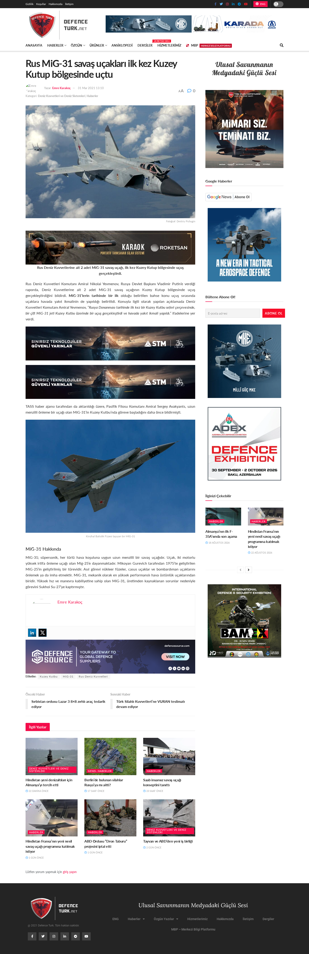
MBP (211, 45)
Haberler (55, 45)
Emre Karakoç (61, 88)
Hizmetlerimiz (169, 45)
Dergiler (145, 44)
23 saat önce (154, 791)
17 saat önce (95, 791)
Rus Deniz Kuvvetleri (93, 676)
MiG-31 (68, 676)
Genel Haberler (100, 771)
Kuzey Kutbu (49, 676)
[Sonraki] (248, 570)
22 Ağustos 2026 (261, 552)
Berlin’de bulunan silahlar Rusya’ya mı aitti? (103, 782)
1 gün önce (36, 857)
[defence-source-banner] (110, 656)
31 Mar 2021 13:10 (91, 88)
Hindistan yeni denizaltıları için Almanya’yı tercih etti (49, 782)
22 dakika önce (38, 791)
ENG (262, 4)
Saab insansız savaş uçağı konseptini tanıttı (162, 782)
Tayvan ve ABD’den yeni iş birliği (168, 841)
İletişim (69, 4)
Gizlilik (29, 4)
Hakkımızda (55, 4)
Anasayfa (34, 45)
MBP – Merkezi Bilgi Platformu (193, 929)
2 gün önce (153, 847)
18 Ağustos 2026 (219, 542)
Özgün (76, 45)
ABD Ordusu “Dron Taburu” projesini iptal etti (105, 843)
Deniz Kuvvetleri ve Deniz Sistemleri (61, 96)
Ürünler (97, 45)
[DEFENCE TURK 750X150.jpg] (110, 343)
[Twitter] (42, 633)
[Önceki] (240, 570)
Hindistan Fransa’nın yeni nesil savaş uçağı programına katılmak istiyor (50, 846)
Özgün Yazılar (164, 919)
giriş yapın (70, 871)
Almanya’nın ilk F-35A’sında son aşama (221, 534)
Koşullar (41, 4)
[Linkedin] (32, 633)
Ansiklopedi (122, 45)
